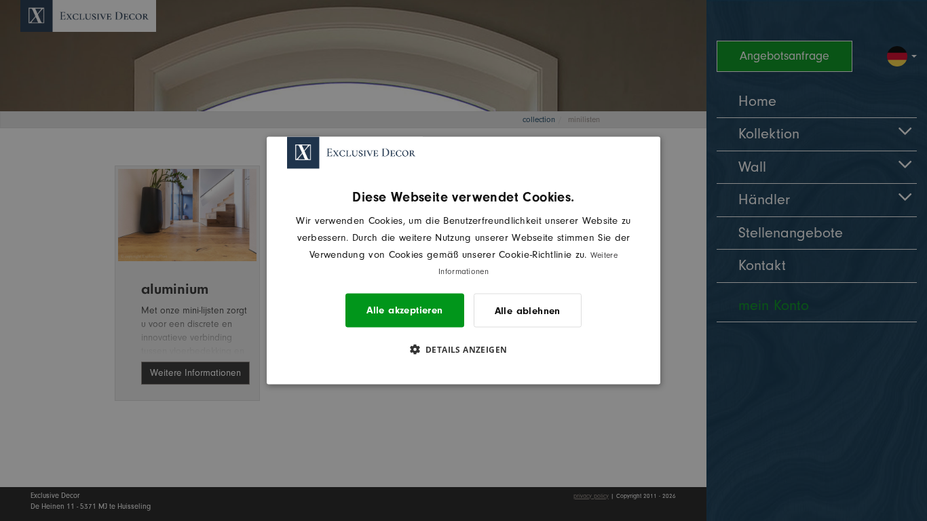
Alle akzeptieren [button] (404, 310)
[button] (464, 349)
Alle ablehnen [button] (528, 310)
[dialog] (463, 261)
